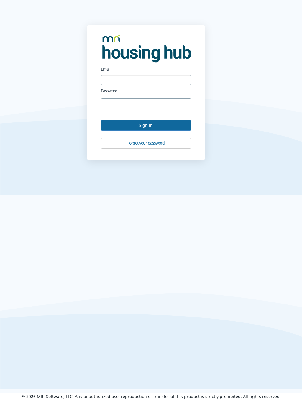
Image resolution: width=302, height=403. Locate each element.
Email (105, 69)
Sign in (146, 125)
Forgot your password (146, 143)
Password (109, 91)
